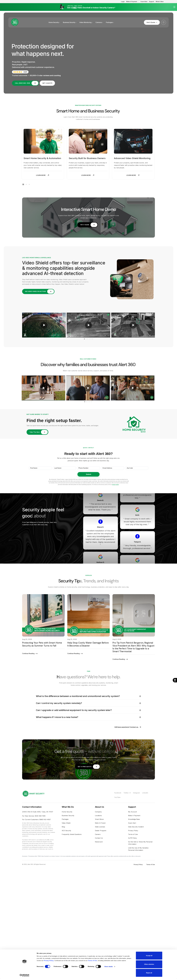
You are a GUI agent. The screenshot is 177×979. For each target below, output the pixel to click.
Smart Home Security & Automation (42, 158)
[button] (24, 325)
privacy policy (115, 484)
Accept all (149, 955)
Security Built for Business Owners (87, 158)
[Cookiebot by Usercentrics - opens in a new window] (24, 975)
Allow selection (149, 964)
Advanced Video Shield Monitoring (132, 158)
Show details (108, 966)
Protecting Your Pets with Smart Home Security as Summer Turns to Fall (42, 644)
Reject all (149, 973)
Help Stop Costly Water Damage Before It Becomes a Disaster (88, 644)
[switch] (65, 966)
